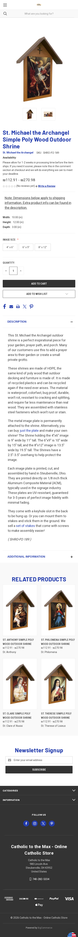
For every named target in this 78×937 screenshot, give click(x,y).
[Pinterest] (31, 306)
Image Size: (9, 239)
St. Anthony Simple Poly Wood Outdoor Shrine (18, 642)
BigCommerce (45, 928)
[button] (45, 186)
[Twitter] (24, 306)
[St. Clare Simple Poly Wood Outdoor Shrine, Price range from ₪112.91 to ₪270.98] (19, 684)
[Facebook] (4, 306)
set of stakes (25, 526)
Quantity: (9, 262)
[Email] (11, 306)
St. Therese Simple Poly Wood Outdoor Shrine (56, 715)
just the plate (29, 430)
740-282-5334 (40, 879)
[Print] (18, 306)
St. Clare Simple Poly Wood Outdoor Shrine (17, 715)
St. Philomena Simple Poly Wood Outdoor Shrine (58, 642)
